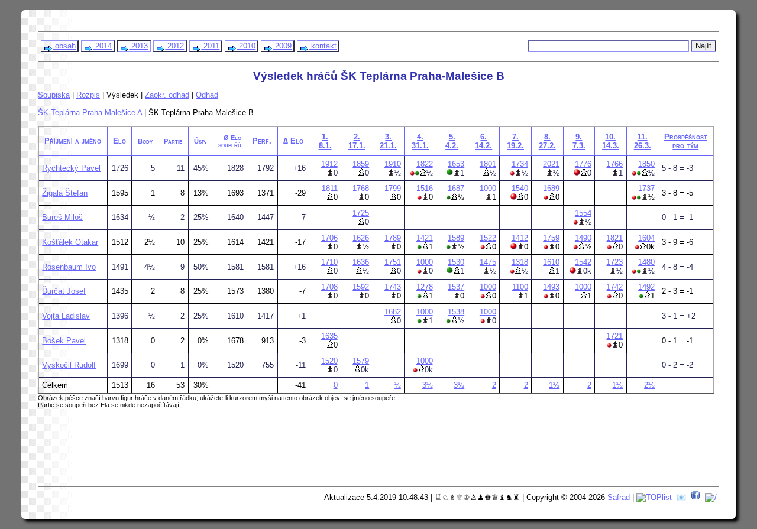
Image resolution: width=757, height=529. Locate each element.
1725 (360, 213)
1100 (520, 287)
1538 (456, 311)
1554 (583, 213)
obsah (64, 45)
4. (420, 141)
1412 (520, 237)
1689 (551, 188)
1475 (488, 262)
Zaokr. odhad (167, 94)
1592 (360, 287)
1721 (614, 336)
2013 (138, 45)
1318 (520, 262)
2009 (282, 45)
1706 (329, 237)
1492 (646, 287)
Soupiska (54, 94)
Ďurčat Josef (64, 291)
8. (547, 141)
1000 (488, 188)
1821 (614, 237)
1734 (520, 164)
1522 (488, 237)
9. (578, 141)
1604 (646, 237)
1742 (614, 287)
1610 (551, 262)
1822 (424, 164)
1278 (424, 287)
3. (388, 141)
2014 (102, 45)
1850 (646, 164)
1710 (329, 262)
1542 (583, 262)
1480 (646, 262)
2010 (246, 45)
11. (642, 141)
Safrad (618, 497)
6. (483, 141)
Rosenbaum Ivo (69, 266)
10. (610, 141)
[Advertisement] (266, 451)
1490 (583, 237)
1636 (360, 262)
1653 (456, 164)
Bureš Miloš (62, 217)
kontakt (323, 45)
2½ (649, 385)
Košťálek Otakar (70, 242)
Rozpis (88, 94)
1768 (360, 188)
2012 (174, 45)
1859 (360, 164)
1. (325, 141)
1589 (456, 237)
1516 (424, 188)
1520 (329, 360)
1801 (488, 164)
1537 (456, 287)
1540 (520, 188)
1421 (424, 237)
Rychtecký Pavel (71, 168)
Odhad (207, 94)
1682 (392, 311)
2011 (210, 45)
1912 (329, 164)
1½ (554, 385)
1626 (360, 237)
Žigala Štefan (65, 193)
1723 (614, 262)
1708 (329, 287)
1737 (646, 188)
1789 (392, 237)
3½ (427, 385)
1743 (392, 287)
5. (451, 141)
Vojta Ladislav (66, 315)
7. (515, 141)
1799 (392, 188)
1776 (583, 164)
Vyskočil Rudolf (69, 365)
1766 (614, 164)
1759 (551, 237)
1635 (329, 336)
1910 (392, 164)
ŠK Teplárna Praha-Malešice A (90, 112)
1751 (392, 262)
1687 (456, 188)
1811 (330, 188)
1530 (456, 262)
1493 (551, 287)
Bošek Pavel (64, 340)
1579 (360, 360)
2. (356, 141)
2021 (551, 164)
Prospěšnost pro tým (685, 141)
